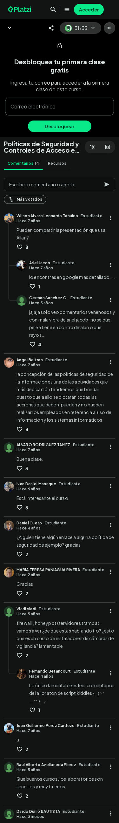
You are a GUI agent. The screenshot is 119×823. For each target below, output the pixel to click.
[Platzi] (20, 9)
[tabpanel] (59, 498)
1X (92, 147)
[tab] (23, 163)
